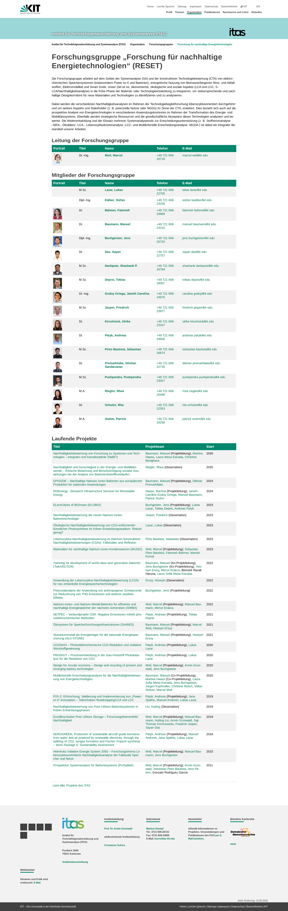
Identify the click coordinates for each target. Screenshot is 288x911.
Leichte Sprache (165, 6)
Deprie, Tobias (115, 279)
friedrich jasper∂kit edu (197, 307)
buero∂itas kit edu (164, 838)
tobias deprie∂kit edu (196, 279)
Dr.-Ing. (84, 155)
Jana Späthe (166, 737)
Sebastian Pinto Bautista (169, 768)
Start (210, 446)
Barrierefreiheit (229, 6)
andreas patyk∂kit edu (197, 335)
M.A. (82, 391)
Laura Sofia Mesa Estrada (174, 573)
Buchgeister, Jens (117, 238)
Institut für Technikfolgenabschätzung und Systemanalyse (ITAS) (89, 44)
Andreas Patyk (184, 508)
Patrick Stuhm (155, 498)
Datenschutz (211, 6)
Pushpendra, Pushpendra (123, 377)
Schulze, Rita (114, 405)
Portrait (59, 148)
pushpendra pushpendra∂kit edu (203, 377)
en (258, 6)
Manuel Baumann (190, 494)
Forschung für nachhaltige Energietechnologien (204, 44)
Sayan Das (153, 727)
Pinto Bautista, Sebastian (123, 349)
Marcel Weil (164, 689)
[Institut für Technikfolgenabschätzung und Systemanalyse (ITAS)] (238, 32)
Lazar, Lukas (114, 190)
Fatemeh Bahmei (177, 552)
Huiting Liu (162, 720)
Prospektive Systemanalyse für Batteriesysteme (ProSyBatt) (93, 765)
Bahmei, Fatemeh (117, 210)
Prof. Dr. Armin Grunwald (118, 828)
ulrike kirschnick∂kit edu (198, 321)
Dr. (81, 210)
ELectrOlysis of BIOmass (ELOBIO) (77, 505)
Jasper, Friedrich (117, 307)
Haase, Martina (156, 491)
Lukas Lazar (188, 700)
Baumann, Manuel (117, 224)
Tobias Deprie (164, 508)
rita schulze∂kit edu (195, 405)
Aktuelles (256, 12)
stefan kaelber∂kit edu (197, 200)
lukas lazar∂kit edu (194, 190)
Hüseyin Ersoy (162, 628)
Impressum (195, 6)
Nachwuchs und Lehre (236, 12)
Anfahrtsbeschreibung (75, 862)
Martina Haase (155, 679)
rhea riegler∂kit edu (195, 391)
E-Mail (187, 148)
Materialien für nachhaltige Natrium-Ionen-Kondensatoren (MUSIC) (97, 549)
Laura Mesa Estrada (169, 457)
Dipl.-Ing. (85, 200)
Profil (169, 12)
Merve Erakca (170, 570)
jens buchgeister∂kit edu (198, 238)
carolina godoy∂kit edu (197, 293)
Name (109, 148)
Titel (82, 148)
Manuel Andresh (167, 700)
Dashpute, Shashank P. (121, 265)
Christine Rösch (181, 686)
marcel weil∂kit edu (195, 155)
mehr (233, 844)
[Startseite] (267, 12)
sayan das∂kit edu (194, 251)
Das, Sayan (113, 251)
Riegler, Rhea (114, 391)
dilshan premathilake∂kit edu (201, 363)
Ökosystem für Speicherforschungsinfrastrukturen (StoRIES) (93, 624)
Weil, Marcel (114, 155)
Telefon (162, 148)
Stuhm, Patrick (115, 418)
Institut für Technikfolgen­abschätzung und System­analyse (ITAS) (109, 34)
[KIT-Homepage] (30, 9)
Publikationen (212, 12)
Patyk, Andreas (115, 335)
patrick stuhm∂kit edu (196, 418)
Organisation (194, 12)
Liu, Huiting (153, 706)
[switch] (267, 6)
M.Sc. (83, 190)
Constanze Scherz (114, 845)
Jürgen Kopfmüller (158, 686)
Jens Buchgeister (157, 566)
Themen (179, 12)
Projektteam (155, 446)
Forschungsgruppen (161, 44)
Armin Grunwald (181, 720)
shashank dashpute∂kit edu (200, 265)
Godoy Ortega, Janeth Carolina (127, 293)
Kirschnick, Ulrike (117, 321)
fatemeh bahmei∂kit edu (198, 210)
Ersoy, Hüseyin (155, 580)
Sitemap (182, 6)
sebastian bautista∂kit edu (199, 349)
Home (150, 6)
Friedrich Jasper (186, 724)
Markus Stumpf (155, 828)
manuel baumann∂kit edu (199, 224)
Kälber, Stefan (115, 200)
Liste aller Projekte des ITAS (71, 785)
